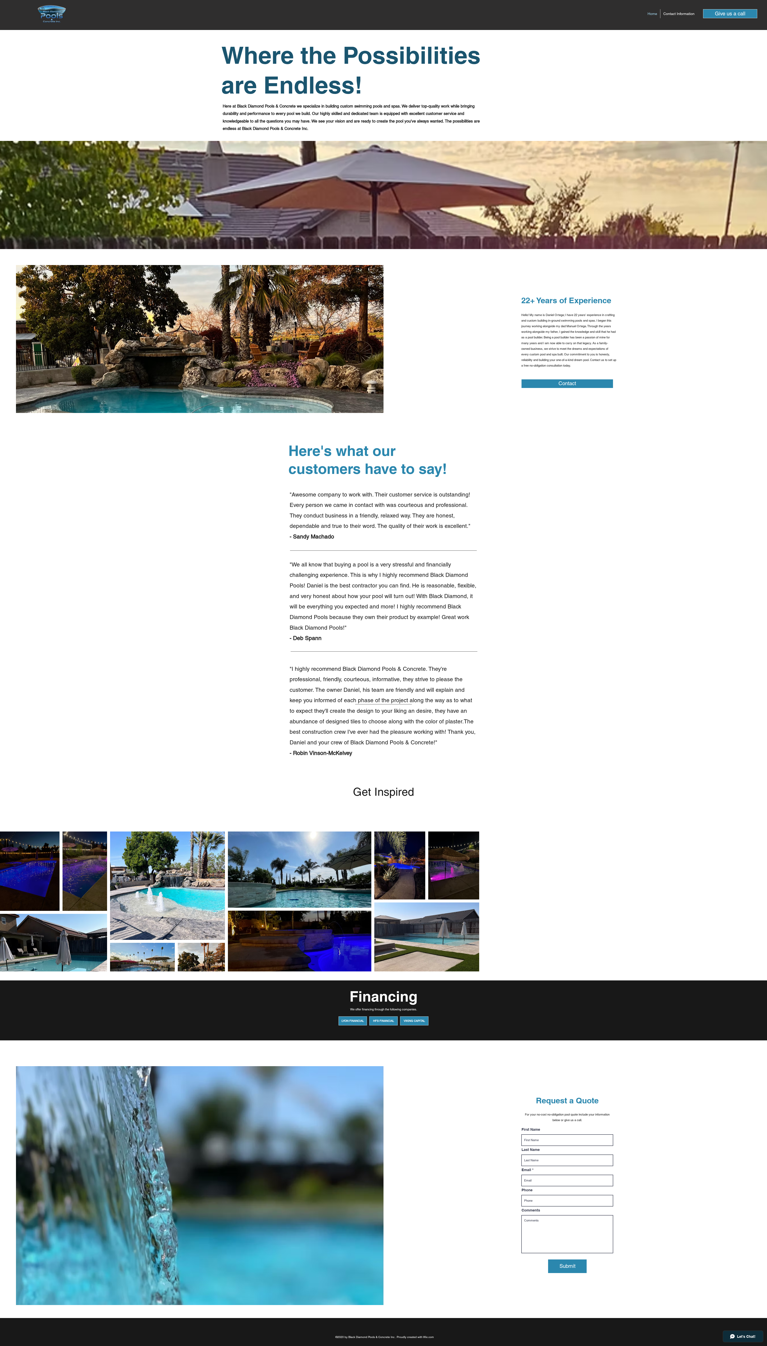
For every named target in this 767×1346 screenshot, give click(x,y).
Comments (531, 1210)
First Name (531, 1129)
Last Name (531, 1150)
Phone (527, 1190)
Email (526, 1170)
